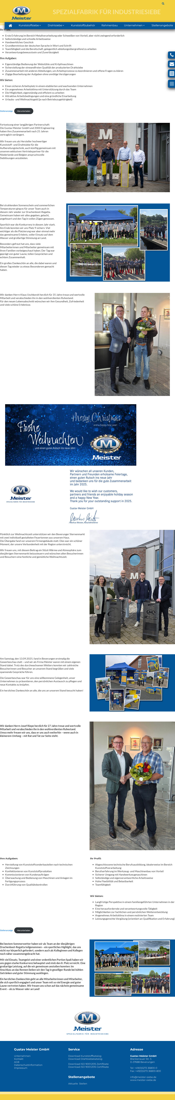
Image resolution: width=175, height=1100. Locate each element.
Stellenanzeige (6, 111)
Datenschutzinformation (28, 1065)
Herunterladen (23, 111)
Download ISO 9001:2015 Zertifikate (88, 1064)
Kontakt (18, 1059)
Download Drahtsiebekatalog (85, 1059)
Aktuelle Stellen (77, 1083)
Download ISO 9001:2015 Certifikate (88, 1067)
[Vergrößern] (166, 207)
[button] (10, 25)
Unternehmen (22, 1056)
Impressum (20, 1068)
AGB (16, 1062)
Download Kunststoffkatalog (84, 1056)
